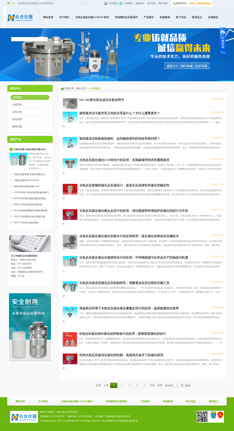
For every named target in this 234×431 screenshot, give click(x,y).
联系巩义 (197, 17)
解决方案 (17, 126)
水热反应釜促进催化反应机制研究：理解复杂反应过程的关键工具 (124, 283)
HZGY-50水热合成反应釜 (26, 222)
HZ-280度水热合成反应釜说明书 (101, 100)
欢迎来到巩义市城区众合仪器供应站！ (36, 3)
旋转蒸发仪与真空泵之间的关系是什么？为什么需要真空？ (119, 113)
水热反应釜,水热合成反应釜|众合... (30, 149)
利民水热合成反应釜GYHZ (27, 186)
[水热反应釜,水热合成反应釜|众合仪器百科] (18, 165)
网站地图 (163, 3)
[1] (107, 77)
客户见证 (181, 17)
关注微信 (113, 3)
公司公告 (17, 112)
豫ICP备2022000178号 (67, 412)
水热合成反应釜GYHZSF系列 (92, 17)
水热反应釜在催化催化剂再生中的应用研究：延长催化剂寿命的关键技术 (129, 236)
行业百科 (17, 104)
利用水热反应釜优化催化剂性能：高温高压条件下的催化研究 (121, 355)
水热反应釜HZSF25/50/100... (27, 180)
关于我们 (64, 17)
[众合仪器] (20, 22)
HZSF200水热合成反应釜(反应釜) (30, 198)
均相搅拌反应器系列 (126, 17)
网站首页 (48, 17)
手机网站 (128, 3)
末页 (159, 385)
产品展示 (149, 17)
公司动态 (17, 97)
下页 (152, 385)
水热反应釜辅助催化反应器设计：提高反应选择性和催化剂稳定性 (124, 185)
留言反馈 (151, 3)
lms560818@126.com (72, 420)
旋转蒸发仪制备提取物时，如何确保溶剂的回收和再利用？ (119, 138)
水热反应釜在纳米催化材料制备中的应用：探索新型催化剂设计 (122, 333)
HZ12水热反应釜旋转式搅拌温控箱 (30, 210)
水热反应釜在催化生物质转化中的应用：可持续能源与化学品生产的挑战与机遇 (133, 257)
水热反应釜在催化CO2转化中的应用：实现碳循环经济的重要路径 (124, 160)
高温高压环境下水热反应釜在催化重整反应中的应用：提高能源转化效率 (129, 308)
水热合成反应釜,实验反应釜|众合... (30, 174)
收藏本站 (140, 3)
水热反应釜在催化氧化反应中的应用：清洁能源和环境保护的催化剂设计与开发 (133, 210)
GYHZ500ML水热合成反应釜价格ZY (31, 192)
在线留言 (213, 17)
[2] (102, 77)
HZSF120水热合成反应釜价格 (28, 204)
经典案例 (165, 17)
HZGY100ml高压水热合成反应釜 (29, 216)
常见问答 (17, 119)
